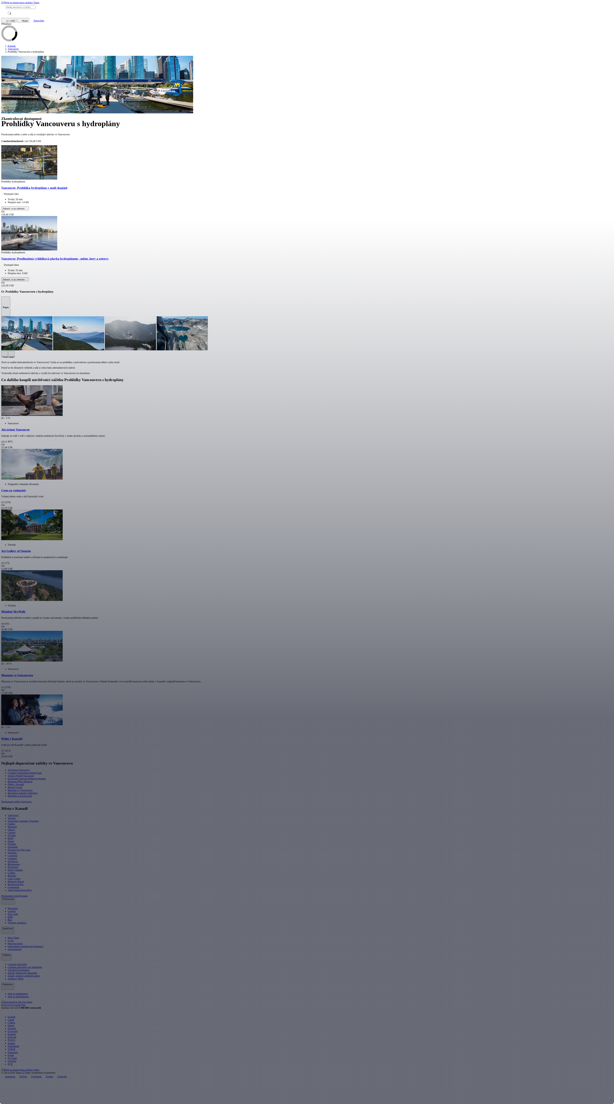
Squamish (13, 847)
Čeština (11, 1022)
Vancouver (13, 815)
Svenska (12, 1061)
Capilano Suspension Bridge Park (25, 773)
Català (11, 1019)
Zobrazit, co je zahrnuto (14, 208)
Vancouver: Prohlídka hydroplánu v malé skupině (34, 187)
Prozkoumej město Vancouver (16, 801)
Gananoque (13, 887)
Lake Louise (14, 878)
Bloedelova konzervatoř (20, 796)
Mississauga (14, 864)
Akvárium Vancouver (18, 770)
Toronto (12, 818)
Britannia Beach (16, 881)
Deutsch (12, 1028)
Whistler (12, 844)
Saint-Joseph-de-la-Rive (20, 890)
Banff (10, 838)
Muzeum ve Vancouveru (20, 790)
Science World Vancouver (21, 775)
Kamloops (13, 861)
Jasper (11, 841)
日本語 (11, 1049)
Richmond (13, 867)
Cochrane (12, 855)
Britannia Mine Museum (20, 781)
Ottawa (11, 829)
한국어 (11, 1040)
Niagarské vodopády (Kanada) (23, 821)
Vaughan (12, 852)
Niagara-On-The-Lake (19, 849)
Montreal (12, 826)
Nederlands (13, 1046)
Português (13, 1052)
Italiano (11, 1043)
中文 (10, 1064)
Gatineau (12, 858)
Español (12, 1034)
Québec (12, 824)
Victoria (12, 835)
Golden (11, 872)
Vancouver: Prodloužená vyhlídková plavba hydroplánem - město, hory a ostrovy (55, 258)
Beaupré (12, 875)
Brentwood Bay (16, 884)
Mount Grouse (15, 787)
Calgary (12, 832)
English (11, 1017)
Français (12, 1037)
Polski (11, 1055)
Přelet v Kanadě (16, 784)
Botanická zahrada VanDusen (23, 793)
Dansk (11, 1025)
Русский (12, 1058)
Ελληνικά (12, 1031)
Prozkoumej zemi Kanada (14, 896)
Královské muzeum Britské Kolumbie (27, 778)
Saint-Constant (15, 870)
